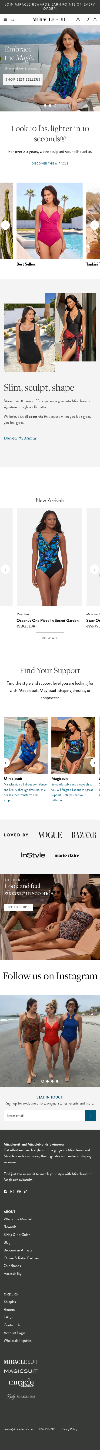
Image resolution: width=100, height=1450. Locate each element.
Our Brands (12, 1265)
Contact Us (12, 1325)
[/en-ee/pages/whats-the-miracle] (50, 332)
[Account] (76, 19)
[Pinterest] (19, 1191)
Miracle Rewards (32, 4)
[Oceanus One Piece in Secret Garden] (50, 557)
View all (50, 638)
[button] (45, 105)
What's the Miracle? (18, 1219)
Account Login (14, 1333)
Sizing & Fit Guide (17, 1234)
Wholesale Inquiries (18, 1340)
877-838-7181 (47, 1429)
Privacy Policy (69, 1429)
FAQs (8, 1317)
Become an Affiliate (18, 1250)
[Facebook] (5, 1191)
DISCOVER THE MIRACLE (50, 164)
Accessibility (12, 1273)
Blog (7, 1242)
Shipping (10, 1301)
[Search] (15, 19)
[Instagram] (12, 1191)
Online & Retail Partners (22, 1258)
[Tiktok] (25, 1191)
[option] (50, 68)
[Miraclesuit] (49, 19)
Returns (9, 1309)
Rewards (10, 1226)
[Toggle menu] (5, 19)
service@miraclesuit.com (18, 1429)
